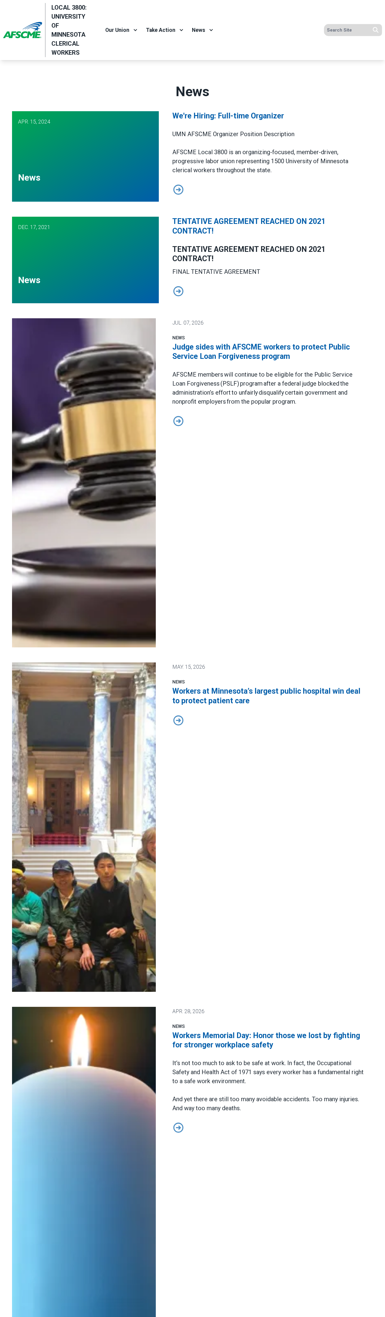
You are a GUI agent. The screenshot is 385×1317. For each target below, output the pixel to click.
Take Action (160, 30)
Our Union (117, 30)
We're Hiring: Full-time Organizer (228, 116)
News (198, 30)
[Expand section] (135, 30)
